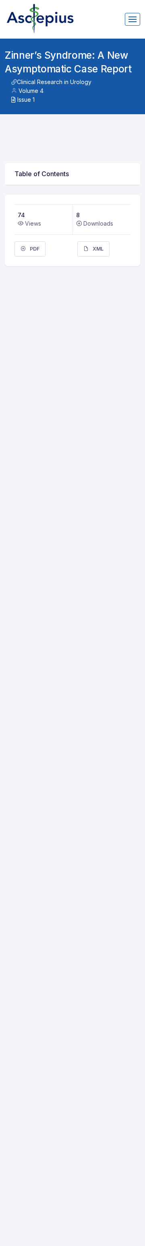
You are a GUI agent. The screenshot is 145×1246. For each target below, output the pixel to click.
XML (97, 249)
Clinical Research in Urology (54, 81)
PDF (34, 249)
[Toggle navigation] (132, 19)
